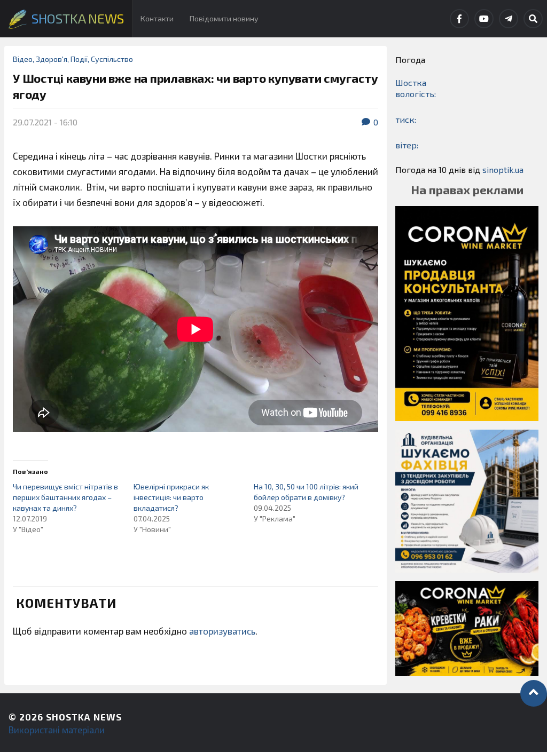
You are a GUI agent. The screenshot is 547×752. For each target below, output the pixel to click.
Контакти (157, 18)
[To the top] (533, 693)
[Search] (533, 18)
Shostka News (84, 716)
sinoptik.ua (502, 169)
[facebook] (459, 18)
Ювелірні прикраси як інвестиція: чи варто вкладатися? (171, 497)
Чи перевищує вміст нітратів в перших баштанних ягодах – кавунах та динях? (65, 497)
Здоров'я (51, 59)
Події (79, 59)
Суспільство (112, 59)
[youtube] (484, 18)
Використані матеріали (57, 729)
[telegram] (508, 18)
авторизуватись (222, 631)
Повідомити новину (224, 18)
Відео (23, 59)
